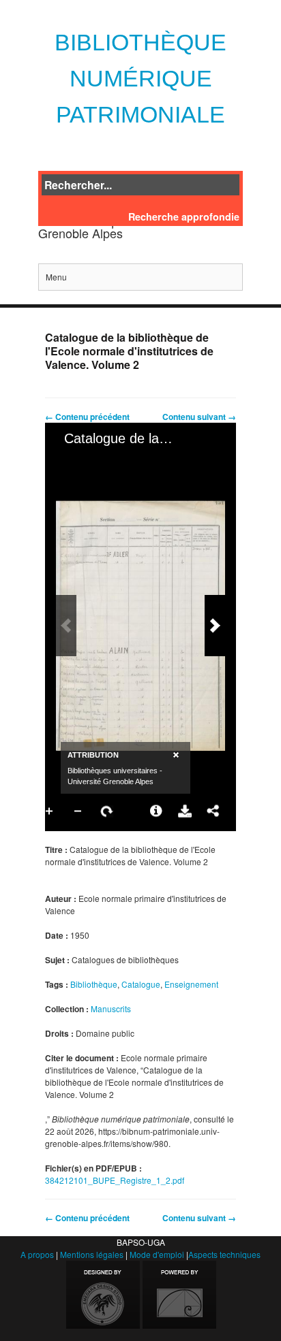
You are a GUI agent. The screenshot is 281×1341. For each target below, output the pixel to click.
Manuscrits (111, 1008)
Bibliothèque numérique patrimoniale (140, 78)
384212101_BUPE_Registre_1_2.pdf (114, 1180)
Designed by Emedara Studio (103, 1295)
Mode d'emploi (157, 1254)
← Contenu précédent (87, 416)
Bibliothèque (93, 984)
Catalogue (140, 984)
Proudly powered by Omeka (179, 1295)
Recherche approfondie (183, 216)
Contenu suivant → (199, 416)
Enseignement (191, 984)
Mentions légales (91, 1254)
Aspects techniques (224, 1254)
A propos (37, 1254)
